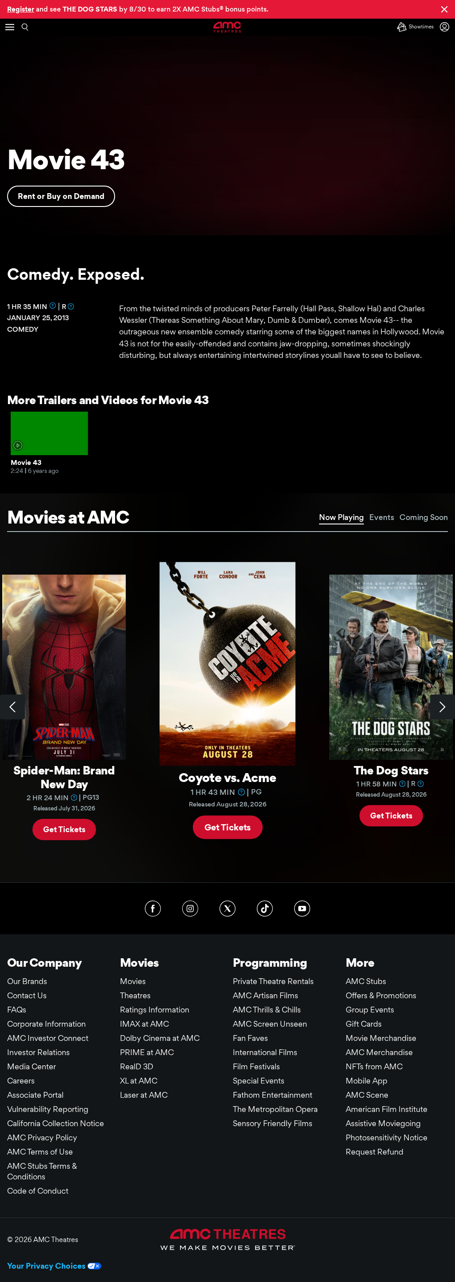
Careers (21, 1080)
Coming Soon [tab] (423, 517)
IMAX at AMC (144, 1023)
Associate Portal (35, 1094)
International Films (265, 1052)
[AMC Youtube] (302, 908)
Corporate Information (46, 1023)
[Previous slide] (12, 707)
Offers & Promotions (381, 995)
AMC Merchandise (379, 1052)
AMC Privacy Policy (42, 1137)
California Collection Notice (55, 1123)
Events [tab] (381, 517)
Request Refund (374, 1151)
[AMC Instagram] (190, 908)
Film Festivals (256, 1066)
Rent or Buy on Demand (61, 196)
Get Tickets (64, 828)
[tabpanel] (227, 707)
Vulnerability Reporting (47, 1109)
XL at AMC (138, 1080)
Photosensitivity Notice (386, 1137)
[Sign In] (446, 27)
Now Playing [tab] (341, 517)
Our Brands (27, 981)
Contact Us (27, 995)
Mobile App (366, 1080)
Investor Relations (38, 1052)
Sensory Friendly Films (272, 1123)
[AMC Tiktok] (264, 908)
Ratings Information (154, 1009)
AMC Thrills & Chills (267, 1009)
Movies (133, 981)
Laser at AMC (144, 1094)
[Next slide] (442, 707)
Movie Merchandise (381, 1038)
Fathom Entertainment (272, 1094)
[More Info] (53, 305)
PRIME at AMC (147, 1052)
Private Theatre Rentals (273, 981)
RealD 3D (136, 1066)
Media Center (31, 1066)
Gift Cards (364, 1023)
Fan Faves (250, 1038)
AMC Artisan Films (265, 995)
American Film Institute (386, 1109)
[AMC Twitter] (227, 908)
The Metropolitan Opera (275, 1109)
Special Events (258, 1080)
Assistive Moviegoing (383, 1123)
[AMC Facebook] (152, 908)
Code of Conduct (37, 1190)
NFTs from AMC (374, 1066)
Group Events (370, 1009)
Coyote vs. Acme (227, 777)
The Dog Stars (391, 770)
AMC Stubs (366, 981)
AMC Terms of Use (40, 1151)
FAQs (16, 1009)
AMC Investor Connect (47, 1038)
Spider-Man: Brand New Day (64, 777)
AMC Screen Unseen (270, 1023)
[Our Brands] (228, 1239)
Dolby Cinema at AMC (160, 1038)
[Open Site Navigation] (10, 27)
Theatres (135, 995)
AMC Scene (367, 1094)
